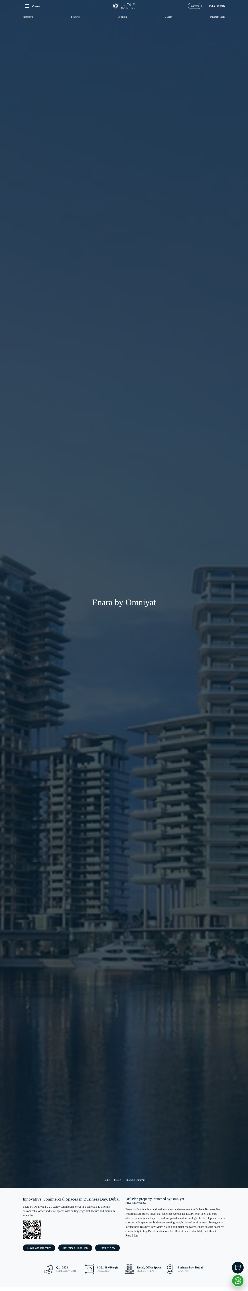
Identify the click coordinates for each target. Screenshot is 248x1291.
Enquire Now (107, 1247)
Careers (195, 6)
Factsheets (28, 16)
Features (75, 16)
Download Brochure (39, 1247)
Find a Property (216, 5)
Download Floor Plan (75, 1247)
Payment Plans (217, 16)
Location (122, 16)
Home (106, 1180)
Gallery (168, 16)
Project (117, 1180)
